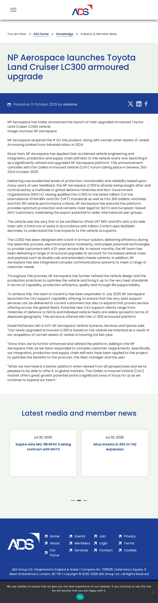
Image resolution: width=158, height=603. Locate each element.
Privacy (130, 536)
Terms (129, 543)
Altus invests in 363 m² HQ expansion (78, 447)
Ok (80, 596)
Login (103, 543)
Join (102, 536)
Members (82, 543)
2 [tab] (79, 500)
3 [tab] (85, 500)
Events (79, 536)
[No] (153, 592)
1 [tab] (73, 500)
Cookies (130, 550)
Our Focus (54, 553)
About (55, 543)
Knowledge (64, 34)
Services (81, 550)
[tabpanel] (78, 453)
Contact (106, 550)
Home (54, 536)
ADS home (41, 34)
